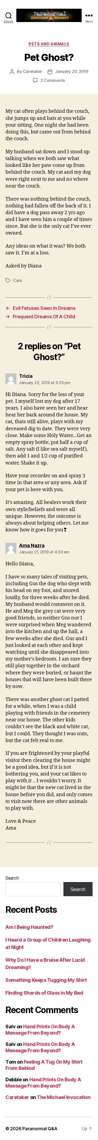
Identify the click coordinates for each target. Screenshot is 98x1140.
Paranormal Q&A (39, 1128)
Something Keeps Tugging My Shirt (46, 980)
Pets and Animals (49, 44)
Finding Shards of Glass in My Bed (44, 993)
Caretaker (32, 71)
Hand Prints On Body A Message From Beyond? (40, 1030)
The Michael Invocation (63, 1097)
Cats (17, 280)
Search (12, 878)
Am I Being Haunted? (29, 927)
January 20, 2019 (71, 71)
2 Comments (53, 80)
